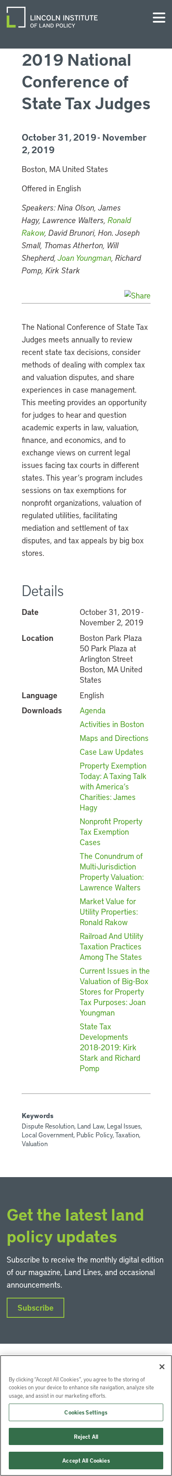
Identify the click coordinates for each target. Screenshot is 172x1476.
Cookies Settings (85, 1412)
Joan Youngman (84, 257)
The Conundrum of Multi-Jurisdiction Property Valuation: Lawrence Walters (112, 871)
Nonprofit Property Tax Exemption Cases (111, 831)
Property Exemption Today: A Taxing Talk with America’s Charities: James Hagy (113, 786)
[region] (86, 1415)
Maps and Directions (114, 738)
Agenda (93, 710)
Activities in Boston (112, 724)
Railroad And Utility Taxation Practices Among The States (111, 946)
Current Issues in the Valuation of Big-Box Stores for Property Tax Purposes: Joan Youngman (115, 991)
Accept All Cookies (85, 1460)
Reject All (86, 1436)
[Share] (137, 295)
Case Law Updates (112, 751)
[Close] (162, 1367)
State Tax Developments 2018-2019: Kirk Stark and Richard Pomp (110, 1047)
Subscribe (35, 1307)
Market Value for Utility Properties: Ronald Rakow (109, 911)
